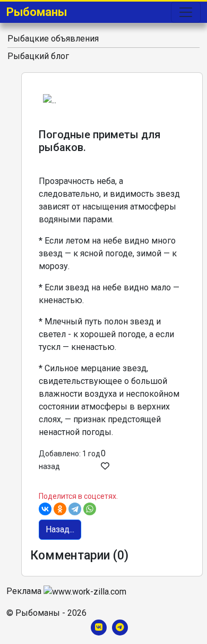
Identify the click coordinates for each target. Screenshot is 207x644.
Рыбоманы (36, 12)
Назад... (60, 529)
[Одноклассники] (60, 509)
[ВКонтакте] (45, 509)
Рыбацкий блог (38, 56)
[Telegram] (74, 509)
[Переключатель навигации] (186, 12)
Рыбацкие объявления (53, 39)
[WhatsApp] (89, 509)
